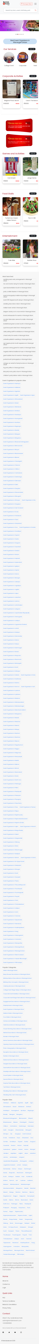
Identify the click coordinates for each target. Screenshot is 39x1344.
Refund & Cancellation (10, 1304)
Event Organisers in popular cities (14, 380)
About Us (5, 1281)
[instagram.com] (23, 1332)
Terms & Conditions (9, 1301)
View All (32, 49)
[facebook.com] (5, 1332)
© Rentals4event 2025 (8, 1341)
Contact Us (6, 1284)
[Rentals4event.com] (6, 4)
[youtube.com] (17, 1332)
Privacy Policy (7, 1308)
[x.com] (11, 1332)
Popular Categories (9, 967)
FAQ (4, 1298)
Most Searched (8, 276)
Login (4, 1288)
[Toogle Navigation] (35, 3)
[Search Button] (35, 10)
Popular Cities (7, 1100)
